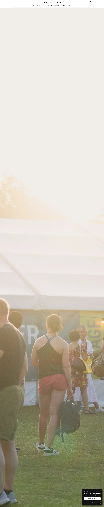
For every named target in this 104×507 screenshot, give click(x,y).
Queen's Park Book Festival (52, 2)
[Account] (87, 2)
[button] (14, 2)
